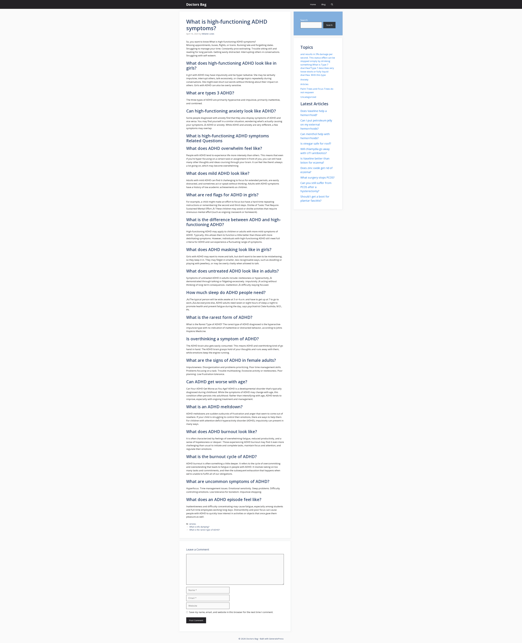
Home (313, 4)
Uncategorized (308, 96)
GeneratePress (276, 638)
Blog (323, 4)
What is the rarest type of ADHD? (204, 529)
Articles (192, 524)
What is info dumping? (199, 526)
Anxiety (304, 79)
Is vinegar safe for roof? (315, 143)
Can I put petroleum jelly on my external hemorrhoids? (316, 124)
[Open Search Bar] (332, 4)
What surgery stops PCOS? (317, 177)
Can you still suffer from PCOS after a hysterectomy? (315, 187)
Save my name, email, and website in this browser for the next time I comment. (231, 612)
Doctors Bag (196, 4)
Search (304, 20)
